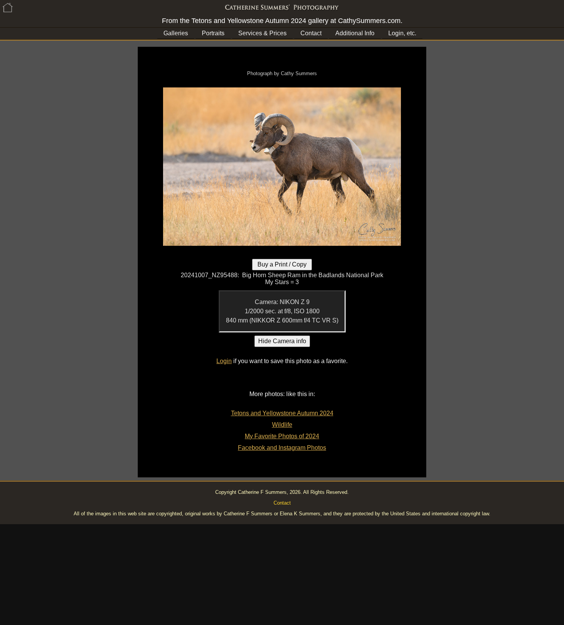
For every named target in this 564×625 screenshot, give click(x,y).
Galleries (175, 33)
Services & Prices (262, 33)
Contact (311, 33)
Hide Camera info (282, 341)
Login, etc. (402, 33)
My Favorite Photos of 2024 (282, 436)
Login (224, 361)
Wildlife (282, 424)
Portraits (213, 33)
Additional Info (354, 33)
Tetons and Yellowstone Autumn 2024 (282, 413)
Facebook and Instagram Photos (282, 447)
